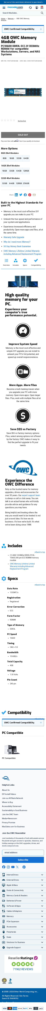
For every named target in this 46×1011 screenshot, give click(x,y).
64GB (26, 158)
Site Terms (23, 996)
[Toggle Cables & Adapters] (42, 911)
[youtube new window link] (13, 867)
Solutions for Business (16, 942)
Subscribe (23, 860)
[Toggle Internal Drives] (42, 874)
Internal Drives (12, 875)
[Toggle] (41, 29)
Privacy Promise (8, 823)
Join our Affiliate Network (12, 798)
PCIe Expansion (13, 922)
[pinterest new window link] (24, 867)
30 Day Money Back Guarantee (17, 246)
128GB (26, 171)
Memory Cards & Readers (17, 896)
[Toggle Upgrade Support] (42, 947)
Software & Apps (14, 906)
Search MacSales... (10, 13)
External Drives (13, 880)
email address (11, 852)
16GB (11, 158)
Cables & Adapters (14, 911)
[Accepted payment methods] (23, 1009)
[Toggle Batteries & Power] (42, 900)
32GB (18, 158)
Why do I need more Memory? (17, 242)
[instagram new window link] (8, 867)
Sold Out (23, 135)
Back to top (40, 552)
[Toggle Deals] (42, 937)
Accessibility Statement (11, 806)
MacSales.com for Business (13, 827)
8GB (4, 158)
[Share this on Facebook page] (26, 195)
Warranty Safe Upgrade (14, 237)
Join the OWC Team (10, 814)
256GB (26, 183)
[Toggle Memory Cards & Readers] (42, 895)
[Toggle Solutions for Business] (42, 942)
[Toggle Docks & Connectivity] (42, 890)
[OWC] (6, 780)
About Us (6, 790)
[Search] (42, 13)
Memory (10, 916)
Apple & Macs (12, 885)
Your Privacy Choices (10, 1002)
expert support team (31, 495)
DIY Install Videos (9, 794)
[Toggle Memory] (42, 916)
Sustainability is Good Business (14, 810)
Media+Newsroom (9, 818)
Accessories (12, 927)
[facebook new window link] (3, 867)
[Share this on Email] (35, 195)
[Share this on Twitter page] (21, 195)
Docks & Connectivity (15, 890)
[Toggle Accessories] (42, 926)
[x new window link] (17, 867)
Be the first (22, 121)
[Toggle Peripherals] (42, 931)
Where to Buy (7, 802)
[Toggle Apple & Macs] (42, 885)
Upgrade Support (14, 947)
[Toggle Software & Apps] (42, 905)
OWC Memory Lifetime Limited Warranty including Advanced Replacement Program (22, 566)
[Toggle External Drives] (42, 879)
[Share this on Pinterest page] (30, 195)
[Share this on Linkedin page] (17, 195)
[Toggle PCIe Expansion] (42, 921)
